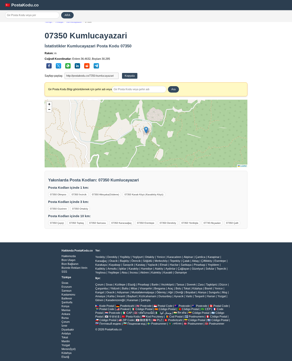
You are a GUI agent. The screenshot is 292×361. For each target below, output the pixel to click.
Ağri (170, 292)
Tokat (65, 337)
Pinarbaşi (199, 264)
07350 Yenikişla (189, 223)
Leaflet (243, 165)
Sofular (210, 268)
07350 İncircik (79, 194)
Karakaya (101, 264)
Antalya (66, 333)
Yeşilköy (125, 257)
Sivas (65, 282)
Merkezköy (161, 260)
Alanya (202, 292)
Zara (201, 284)
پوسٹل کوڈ (166, 312)
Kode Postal (106, 305)
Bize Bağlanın (70, 263)
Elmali (163, 264)
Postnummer (158, 323)
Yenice (161, 257)
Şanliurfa (67, 302)
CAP (129, 312)
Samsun (66, 290)
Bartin (155, 284)
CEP (208, 309)
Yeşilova (100, 272)
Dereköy (112, 257)
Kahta (111, 296)
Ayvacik (179, 296)
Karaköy (134, 268)
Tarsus (180, 284)
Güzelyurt (197, 268)
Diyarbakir (68, 329)
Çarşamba (101, 288)
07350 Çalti (232, 223)
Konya (65, 306)
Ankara (66, 314)
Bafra (125, 288)
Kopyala (130, 75)
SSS (64, 271)
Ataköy (159, 268)
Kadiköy (100, 268)
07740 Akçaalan (212, 223)
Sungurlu (214, 292)
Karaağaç (101, 260)
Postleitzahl (127, 305)
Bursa (65, 317)
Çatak (186, 260)
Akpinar (188, 257)
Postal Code (165, 305)
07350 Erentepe (145, 223)
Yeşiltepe (113, 272)
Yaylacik (152, 264)
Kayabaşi (114, 264)
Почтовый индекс (110, 323)
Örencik (136, 260)
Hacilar (174, 264)
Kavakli (167, 272)
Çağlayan (183, 268)
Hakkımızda (69, 256)
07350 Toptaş (76, 223)
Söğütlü (147, 260)
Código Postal (144, 309)
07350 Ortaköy (80, 208)
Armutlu (112, 268)
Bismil (208, 288)
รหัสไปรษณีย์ (146, 312)
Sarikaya (186, 264)
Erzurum (67, 286)
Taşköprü (211, 284)
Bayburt (132, 296)
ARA (67, 15)
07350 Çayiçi (57, 223)
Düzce (223, 284)
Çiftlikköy (206, 260)
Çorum (66, 321)
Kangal (99, 292)
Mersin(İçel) (69, 349)
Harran (211, 296)
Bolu (178, 288)
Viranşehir (146, 288)
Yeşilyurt (137, 257)
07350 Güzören (58, 208)
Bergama (159, 288)
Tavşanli (199, 296)
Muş (224, 292)
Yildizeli (115, 288)
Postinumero (196, 316)
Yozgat (66, 345)
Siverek (191, 284)
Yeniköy (100, 257)
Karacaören (174, 257)
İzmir (64, 325)
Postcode (146, 305)
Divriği (179, 292)
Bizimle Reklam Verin (74, 267)
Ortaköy (149, 257)
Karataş (140, 264)
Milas (134, 288)
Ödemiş (161, 292)
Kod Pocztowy (154, 316)
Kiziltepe (120, 284)
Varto (189, 296)
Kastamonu (68, 294)
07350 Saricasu (97, 223)
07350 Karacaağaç (121, 223)
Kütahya (66, 353)
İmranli (121, 296)
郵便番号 (145, 320)
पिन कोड (182, 312)
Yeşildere (213, 264)
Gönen (99, 300)
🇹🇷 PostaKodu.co (22, 5)
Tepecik (221, 268)
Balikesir (67, 298)
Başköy (124, 260)
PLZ (159, 320)
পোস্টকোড (177, 323)
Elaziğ (65, 356)
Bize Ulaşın (68, 260)
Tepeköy (175, 260)
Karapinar (214, 257)
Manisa (66, 310)
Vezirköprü (167, 284)
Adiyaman (123, 292)
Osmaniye (181, 272)
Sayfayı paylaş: (54, 75)
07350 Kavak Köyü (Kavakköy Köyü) (144, 194)
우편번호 (114, 316)
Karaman (132, 300)
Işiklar (122, 268)
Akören (144, 272)
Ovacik (113, 260)
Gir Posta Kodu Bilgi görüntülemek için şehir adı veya (80, 89)
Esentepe (220, 260)
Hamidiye (146, 268)
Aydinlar (170, 268)
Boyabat (191, 292)
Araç (170, 288)
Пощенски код (136, 323)
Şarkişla (145, 300)
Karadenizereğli (115, 300)
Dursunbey (165, 296)
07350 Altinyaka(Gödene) (105, 194)
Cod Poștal (176, 316)
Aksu (124, 272)
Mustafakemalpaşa (142, 292)
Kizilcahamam (147, 296)
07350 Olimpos (58, 194)
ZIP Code (128, 320)
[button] (146, 130)
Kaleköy (156, 272)
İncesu (134, 272)
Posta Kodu (133, 316)
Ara (173, 89)
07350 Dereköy (168, 223)
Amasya (100, 296)
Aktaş (195, 260)
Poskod (124, 309)
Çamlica (200, 257)
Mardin (66, 341)
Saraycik (128, 264)
